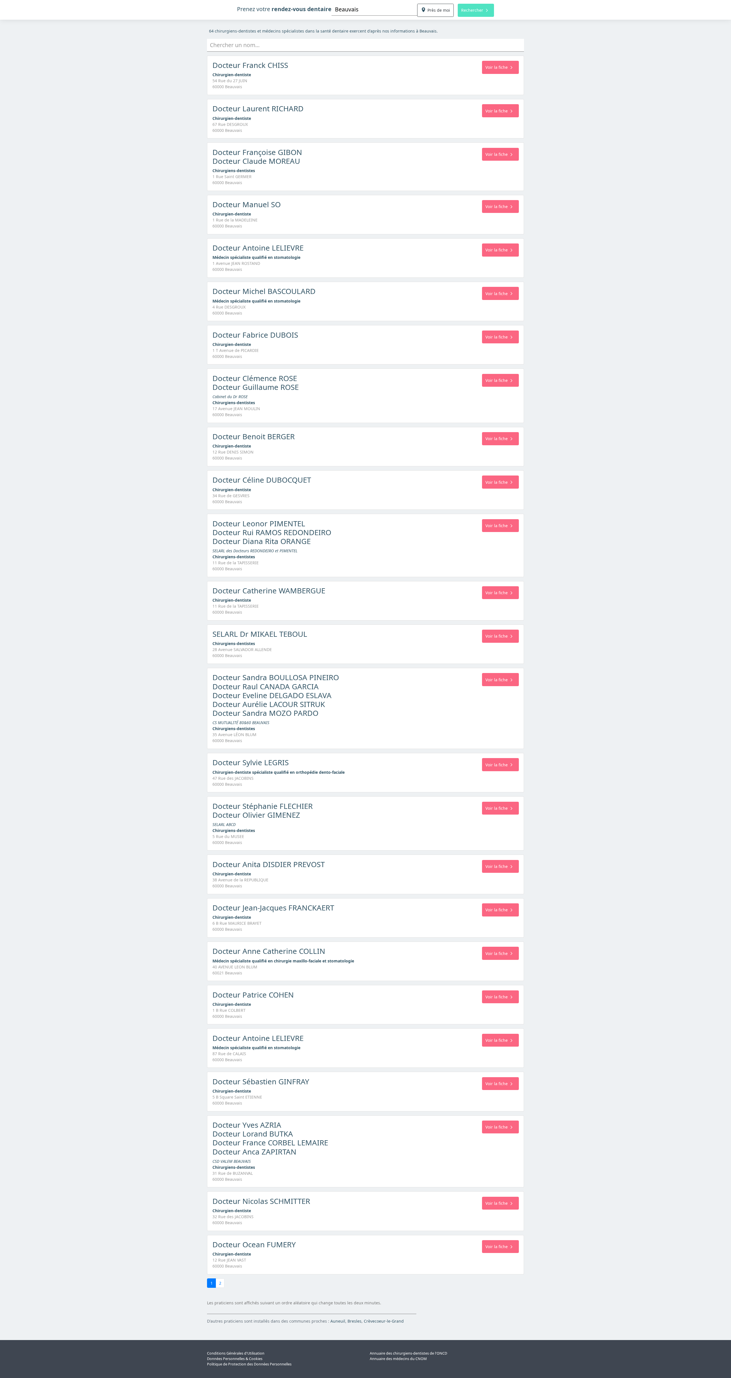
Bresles (355, 1321)
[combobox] (374, 9)
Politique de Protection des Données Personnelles (249, 1364)
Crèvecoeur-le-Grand (384, 1321)
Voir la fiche (496, 67)
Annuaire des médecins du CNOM (398, 1358)
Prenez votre (284, 9)
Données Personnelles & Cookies (234, 1358)
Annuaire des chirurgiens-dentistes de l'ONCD (408, 1353)
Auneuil (337, 1321)
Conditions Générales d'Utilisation (235, 1353)
